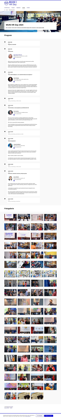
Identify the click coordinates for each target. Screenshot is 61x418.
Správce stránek (6, 407)
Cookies (11, 407)
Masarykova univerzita (10, 406)
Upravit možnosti (27, 416)
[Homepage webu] (10, 3)
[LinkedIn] (14, 58)
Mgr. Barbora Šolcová (18, 54)
